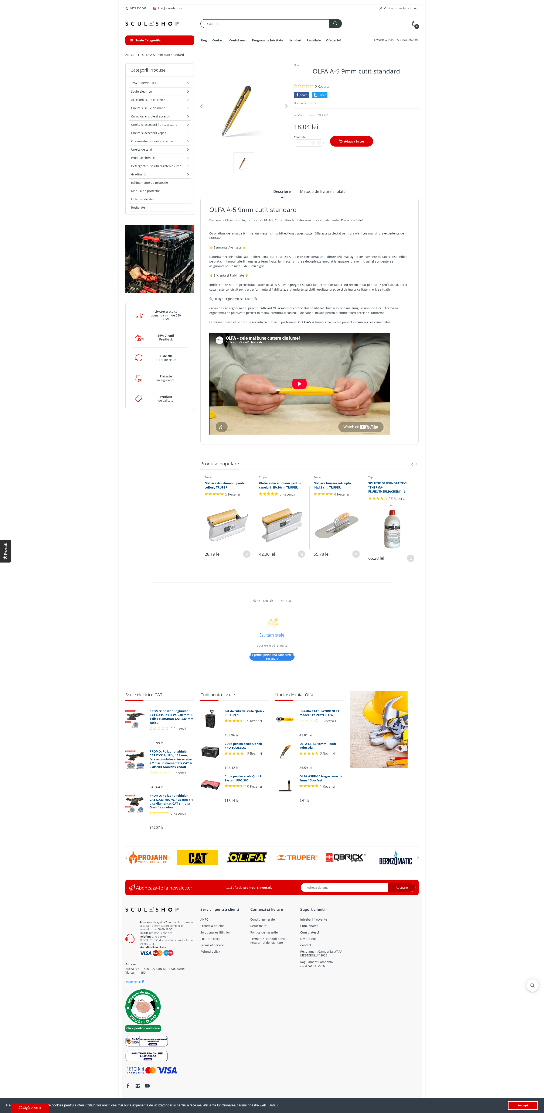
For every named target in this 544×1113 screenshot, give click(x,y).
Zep (370, 477)
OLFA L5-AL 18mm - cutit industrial (317, 746)
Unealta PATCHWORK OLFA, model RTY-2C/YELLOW (319, 713)
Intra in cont (411, 8)
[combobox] (271, 24)
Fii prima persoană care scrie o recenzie (272, 657)
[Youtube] (147, 1085)
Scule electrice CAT (143, 695)
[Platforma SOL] (146, 1056)
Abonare (402, 888)
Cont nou (390, 8)
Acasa (129, 55)
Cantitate (300, 137)
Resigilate (138, 207)
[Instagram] (137, 1085)
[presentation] (412, 464)
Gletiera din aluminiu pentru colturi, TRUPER (225, 485)
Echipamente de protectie (149, 183)
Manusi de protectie (145, 191)
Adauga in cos (354, 141)
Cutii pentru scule (217, 695)
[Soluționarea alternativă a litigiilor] (146, 1041)
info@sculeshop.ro (161, 933)
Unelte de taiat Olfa (294, 695)
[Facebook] (127, 1085)
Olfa (296, 65)
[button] (532, 985)
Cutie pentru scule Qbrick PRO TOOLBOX (243, 746)
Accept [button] (523, 1105)
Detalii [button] (273, 1105)
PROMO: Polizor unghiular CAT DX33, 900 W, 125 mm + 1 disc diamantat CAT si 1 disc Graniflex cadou (171, 801)
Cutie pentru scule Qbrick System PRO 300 (243, 778)
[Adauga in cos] (247, 554)
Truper (209, 477)
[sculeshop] (159, 23)
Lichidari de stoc (142, 199)
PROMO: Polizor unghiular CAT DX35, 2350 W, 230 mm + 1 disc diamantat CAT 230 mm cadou (171, 717)
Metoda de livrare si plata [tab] (323, 191)
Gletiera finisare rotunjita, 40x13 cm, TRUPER (333, 485)
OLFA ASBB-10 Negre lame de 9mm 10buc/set (320, 778)
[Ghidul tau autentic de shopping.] (134, 982)
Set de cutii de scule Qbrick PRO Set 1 (244, 713)
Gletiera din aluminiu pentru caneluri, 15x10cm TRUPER (280, 485)
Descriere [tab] (282, 191)
